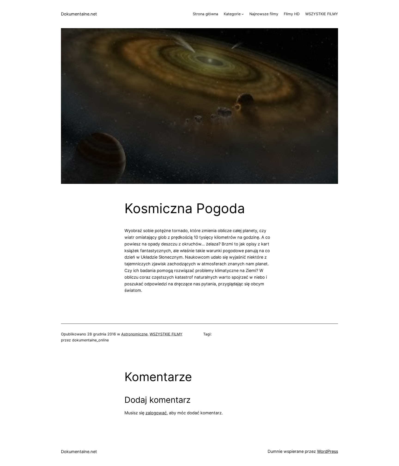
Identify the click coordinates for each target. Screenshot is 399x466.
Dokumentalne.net (79, 14)
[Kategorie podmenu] (243, 14)
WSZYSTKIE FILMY (166, 334)
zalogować (156, 412)
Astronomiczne (134, 334)
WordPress (327, 451)
